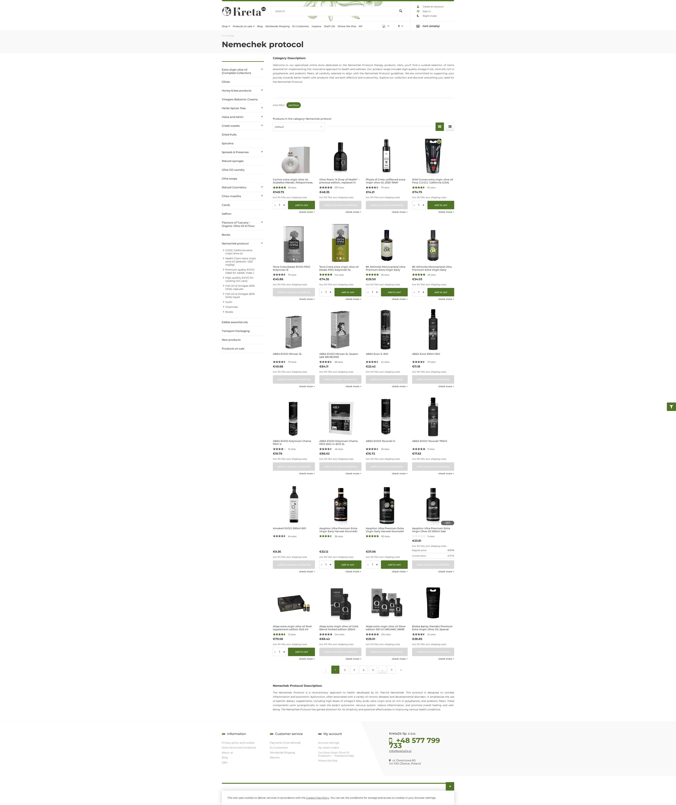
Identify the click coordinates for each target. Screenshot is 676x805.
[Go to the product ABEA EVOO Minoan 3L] (294, 330)
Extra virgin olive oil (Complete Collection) (236, 71)
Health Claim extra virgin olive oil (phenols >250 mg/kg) (240, 261)
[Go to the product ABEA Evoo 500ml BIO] (433, 330)
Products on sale (233, 348)
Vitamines (231, 307)
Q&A (224, 762)
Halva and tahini (232, 117)
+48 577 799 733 (414, 742)
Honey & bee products (236, 90)
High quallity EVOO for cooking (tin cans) (239, 279)
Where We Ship (327, 760)
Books (226, 234)
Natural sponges (233, 161)
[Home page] (244, 11)
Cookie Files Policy (317, 797)
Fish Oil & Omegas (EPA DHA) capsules (240, 287)
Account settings (328, 742)
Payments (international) (285, 742)
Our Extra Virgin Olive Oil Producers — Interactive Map (336, 754)
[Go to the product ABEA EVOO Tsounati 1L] (387, 417)
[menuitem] (226, 26)
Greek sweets (231, 125)
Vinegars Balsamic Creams (240, 99)
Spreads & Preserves (235, 152)
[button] (307, 212)
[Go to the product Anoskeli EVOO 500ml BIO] (294, 504)
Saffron (226, 213)
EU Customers (279, 747)
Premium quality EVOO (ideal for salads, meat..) (240, 271)
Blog (225, 757)
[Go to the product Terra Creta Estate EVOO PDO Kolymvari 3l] (294, 243)
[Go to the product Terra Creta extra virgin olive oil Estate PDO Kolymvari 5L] (340, 243)
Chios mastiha (231, 196)
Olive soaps (229, 178)
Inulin (228, 302)
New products (231, 339)
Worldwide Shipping (282, 752)
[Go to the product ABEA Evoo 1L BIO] (387, 330)
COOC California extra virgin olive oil (238, 252)
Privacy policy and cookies (238, 742)
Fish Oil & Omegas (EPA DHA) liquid (240, 295)
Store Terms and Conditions (239, 747)
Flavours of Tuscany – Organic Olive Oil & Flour (238, 224)
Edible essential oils (235, 322)
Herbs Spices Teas (234, 108)
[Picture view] (440, 126)
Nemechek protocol (235, 243)
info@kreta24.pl (400, 751)
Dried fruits (229, 134)
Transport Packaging (236, 331)
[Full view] (450, 126)
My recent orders (328, 747)
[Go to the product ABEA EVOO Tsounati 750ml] (433, 417)
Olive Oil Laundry (233, 169)
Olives (226, 81)
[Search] (401, 11)
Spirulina (227, 143)
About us (227, 752)
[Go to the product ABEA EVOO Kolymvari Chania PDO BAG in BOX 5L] (340, 417)
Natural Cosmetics (234, 187)
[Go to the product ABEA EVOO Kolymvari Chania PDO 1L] (294, 417)
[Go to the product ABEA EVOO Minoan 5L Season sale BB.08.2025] (340, 330)
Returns (275, 757)
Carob (226, 205)
